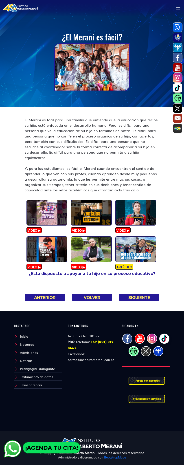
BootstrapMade (115, 457)
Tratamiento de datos (36, 376)
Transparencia (31, 385)
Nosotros (27, 344)
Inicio (24, 336)
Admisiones (29, 352)
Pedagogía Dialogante (37, 368)
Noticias (26, 360)
